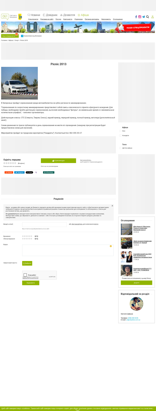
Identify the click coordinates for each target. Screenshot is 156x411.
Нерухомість (106, 19)
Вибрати (28, 263)
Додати (136, 283)
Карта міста (67, 19)
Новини (35, 15)
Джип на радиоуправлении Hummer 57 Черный (142, 242)
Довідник (51, 15)
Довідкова (78, 19)
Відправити (31, 283)
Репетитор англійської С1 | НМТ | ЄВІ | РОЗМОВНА (142, 269)
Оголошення (118, 19)
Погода (58, 19)
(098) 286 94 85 (133, 318)
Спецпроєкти (33, 19)
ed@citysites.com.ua (133, 320)
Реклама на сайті (46, 19)
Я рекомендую (59, 160)
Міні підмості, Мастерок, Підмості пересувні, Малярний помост (141, 228)
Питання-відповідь (92, 19)
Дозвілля (69, 15)
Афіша (85, 15)
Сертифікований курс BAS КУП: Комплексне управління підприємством (142, 255)
